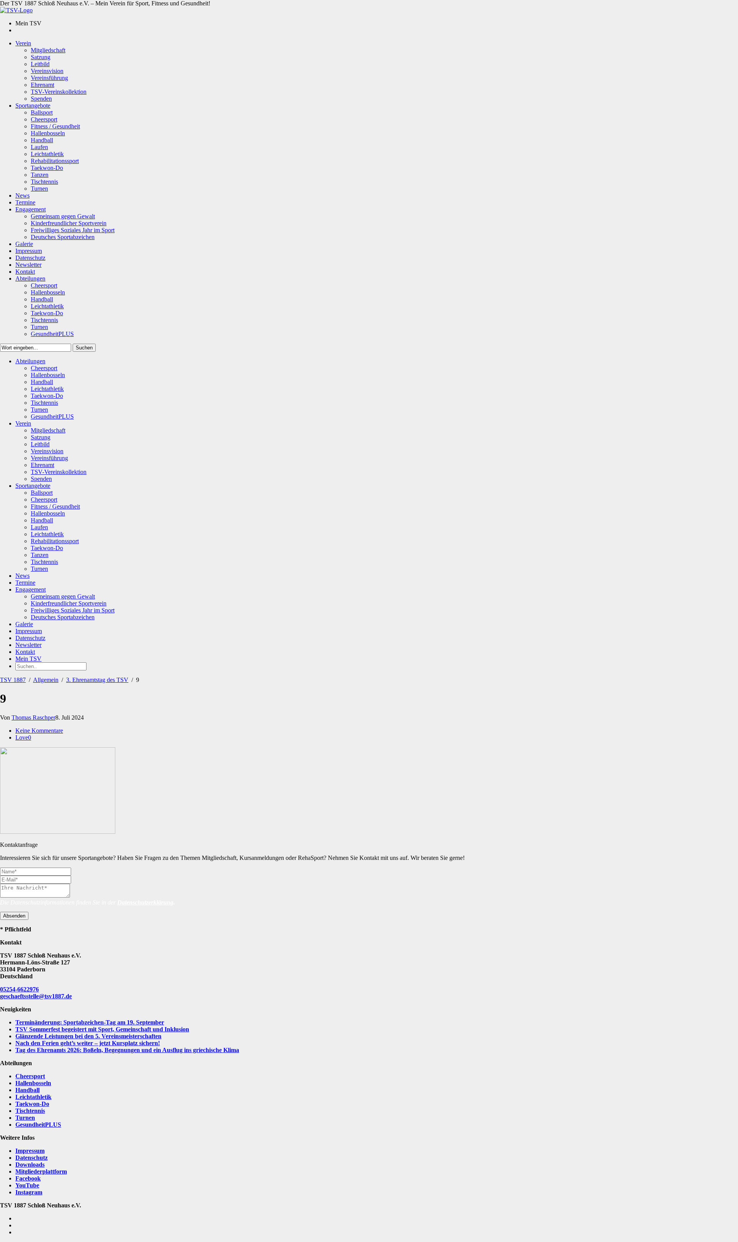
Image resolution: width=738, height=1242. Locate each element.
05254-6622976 (19, 989)
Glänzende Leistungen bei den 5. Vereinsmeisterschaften (88, 1036)
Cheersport (30, 1076)
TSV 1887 (13, 680)
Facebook (28, 1178)
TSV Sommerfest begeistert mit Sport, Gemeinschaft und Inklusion (102, 1029)
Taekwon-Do (32, 1104)
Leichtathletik (33, 1097)
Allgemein (45, 680)
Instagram (28, 1192)
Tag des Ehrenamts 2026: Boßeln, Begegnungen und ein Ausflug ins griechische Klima (127, 1050)
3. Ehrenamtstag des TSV (97, 680)
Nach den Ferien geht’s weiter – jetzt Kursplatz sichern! (87, 1043)
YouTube (27, 1185)
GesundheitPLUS (38, 1124)
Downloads (30, 1164)
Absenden (14, 916)
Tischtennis (30, 1110)
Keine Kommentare (39, 730)
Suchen (84, 348)
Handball (27, 1090)
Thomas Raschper (33, 717)
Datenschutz (31, 1157)
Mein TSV (28, 658)
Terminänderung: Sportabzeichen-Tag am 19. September (89, 1022)
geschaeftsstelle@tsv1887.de (36, 996)
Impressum (30, 1150)
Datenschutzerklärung (145, 902)
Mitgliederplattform (41, 1171)
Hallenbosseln (33, 1083)
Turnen (25, 1117)
